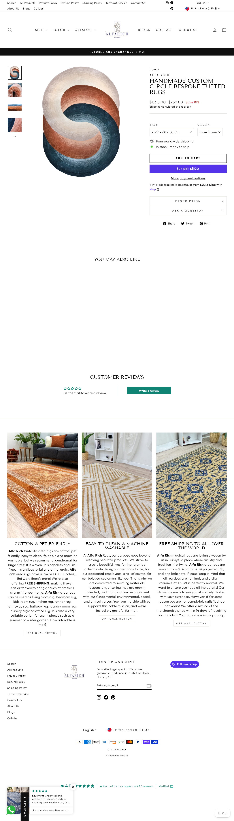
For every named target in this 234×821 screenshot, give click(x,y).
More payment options (188, 178)
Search (11, 3)
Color (59, 30)
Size (39, 30)
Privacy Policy (48, 3)
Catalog (84, 30)
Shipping (155, 106)
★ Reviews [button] (25, 806)
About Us (13, 8)
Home (153, 69)
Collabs (38, 8)
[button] (73, 787)
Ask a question (188, 210)
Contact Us (138, 3)
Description (188, 201)
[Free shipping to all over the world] (191, 485)
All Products (27, 3)
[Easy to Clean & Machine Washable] (117, 485)
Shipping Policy (92, 3)
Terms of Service (116, 3)
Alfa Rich (160, 75)
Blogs (26, 8)
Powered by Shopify (117, 755)
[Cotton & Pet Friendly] (42, 485)
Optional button (42, 633)
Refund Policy (70, 3)
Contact (164, 30)
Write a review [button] (149, 391)
